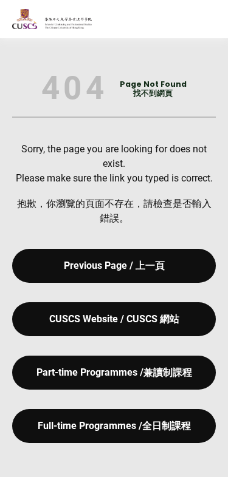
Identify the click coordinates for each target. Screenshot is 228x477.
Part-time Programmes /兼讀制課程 (114, 372)
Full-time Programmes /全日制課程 (114, 425)
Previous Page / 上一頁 (114, 265)
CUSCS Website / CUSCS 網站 (114, 319)
